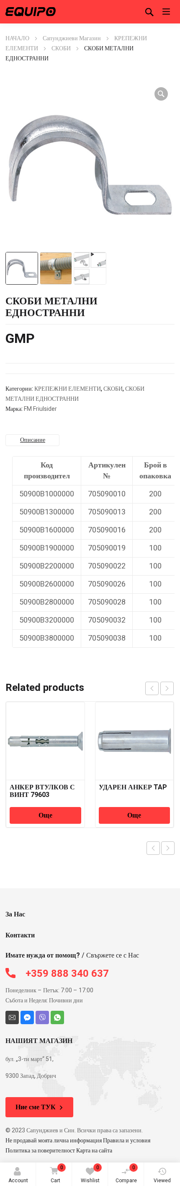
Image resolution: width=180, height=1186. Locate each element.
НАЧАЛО (17, 38)
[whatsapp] (57, 1017)
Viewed (162, 1180)
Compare (126, 1174)
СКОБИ (61, 48)
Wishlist (90, 1174)
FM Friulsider (40, 409)
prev (152, 688)
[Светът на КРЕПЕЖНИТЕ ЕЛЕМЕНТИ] (30, 11)
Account (18, 1180)
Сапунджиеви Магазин (72, 38)
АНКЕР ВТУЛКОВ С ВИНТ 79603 (42, 791)
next (167, 688)
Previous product (153, 848)
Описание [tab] (32, 440)
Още (45, 815)
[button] (161, 94)
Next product (168, 848)
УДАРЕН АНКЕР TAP (133, 787)
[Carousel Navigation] (159, 688)
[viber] (42, 1017)
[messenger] (27, 1017)
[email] (12, 1017)
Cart (57, 1174)
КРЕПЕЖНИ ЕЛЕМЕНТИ (67, 388)
